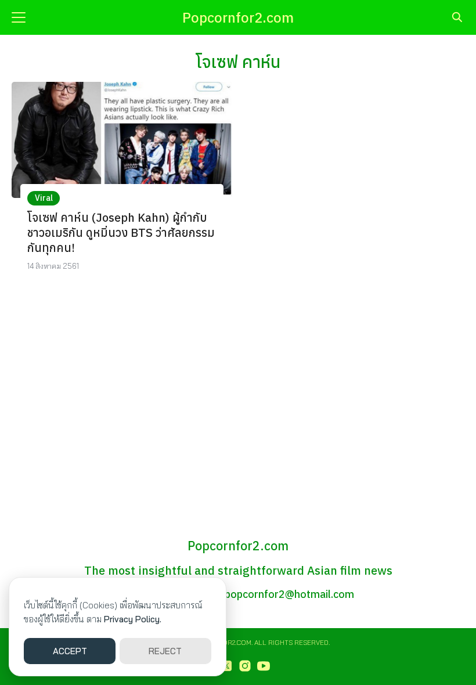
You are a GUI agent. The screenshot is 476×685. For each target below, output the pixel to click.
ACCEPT (70, 651)
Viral (44, 198)
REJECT (165, 651)
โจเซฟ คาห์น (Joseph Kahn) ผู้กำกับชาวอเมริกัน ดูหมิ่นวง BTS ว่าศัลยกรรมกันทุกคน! (121, 232)
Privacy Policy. (132, 619)
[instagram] (245, 666)
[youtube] (264, 666)
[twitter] (226, 666)
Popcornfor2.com (238, 17)
